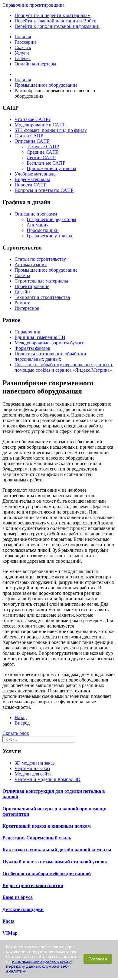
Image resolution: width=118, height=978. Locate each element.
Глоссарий (25, 42)
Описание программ (36, 213)
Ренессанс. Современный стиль (36, 837)
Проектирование (32, 286)
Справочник (27, 331)
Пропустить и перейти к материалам (52, 15)
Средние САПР (43, 152)
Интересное (27, 308)
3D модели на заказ (34, 762)
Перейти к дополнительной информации (57, 26)
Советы (22, 275)
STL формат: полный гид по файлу (51, 130)
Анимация (37, 224)
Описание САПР (32, 141)
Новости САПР (31, 184)
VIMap (10, 933)
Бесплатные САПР (46, 163)
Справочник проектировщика (33, 5)
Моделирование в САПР (40, 124)
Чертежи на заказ (32, 768)
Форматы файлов (32, 348)
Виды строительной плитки (32, 885)
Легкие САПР (41, 157)
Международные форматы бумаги (50, 342)
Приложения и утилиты (51, 168)
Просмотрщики (43, 230)
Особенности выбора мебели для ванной (46, 873)
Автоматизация (31, 264)
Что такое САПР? (33, 119)
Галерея (23, 58)
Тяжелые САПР (43, 146)
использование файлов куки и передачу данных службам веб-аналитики (39, 966)
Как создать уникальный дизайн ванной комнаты (56, 849)
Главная (23, 36)
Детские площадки (23, 909)
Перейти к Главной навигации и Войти (56, 20)
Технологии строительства (42, 297)
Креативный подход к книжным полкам (46, 826)
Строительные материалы (41, 280)
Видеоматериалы (32, 179)
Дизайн (22, 291)
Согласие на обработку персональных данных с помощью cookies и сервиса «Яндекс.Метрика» (64, 367)
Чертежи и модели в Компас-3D (47, 779)
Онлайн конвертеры (35, 63)
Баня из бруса (17, 897)
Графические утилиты (49, 235)
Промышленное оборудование (46, 270)
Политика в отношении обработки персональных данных (50, 356)
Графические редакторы (51, 219)
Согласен (97, 958)
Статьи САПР (29, 135)
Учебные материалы (36, 173)
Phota (8, 921)
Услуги (22, 52)
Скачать (23, 47)
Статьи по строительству (40, 259)
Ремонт (22, 302)
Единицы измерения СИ (40, 337)
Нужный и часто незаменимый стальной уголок (54, 861)
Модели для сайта (33, 773)
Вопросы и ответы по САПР (44, 190)
